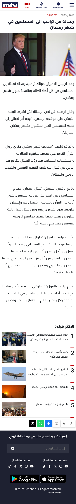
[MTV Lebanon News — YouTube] (66, 466)
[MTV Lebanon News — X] (55, 466)
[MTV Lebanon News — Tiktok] (44, 466)
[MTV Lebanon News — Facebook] (49, 466)
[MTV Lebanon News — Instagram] (60, 466)
